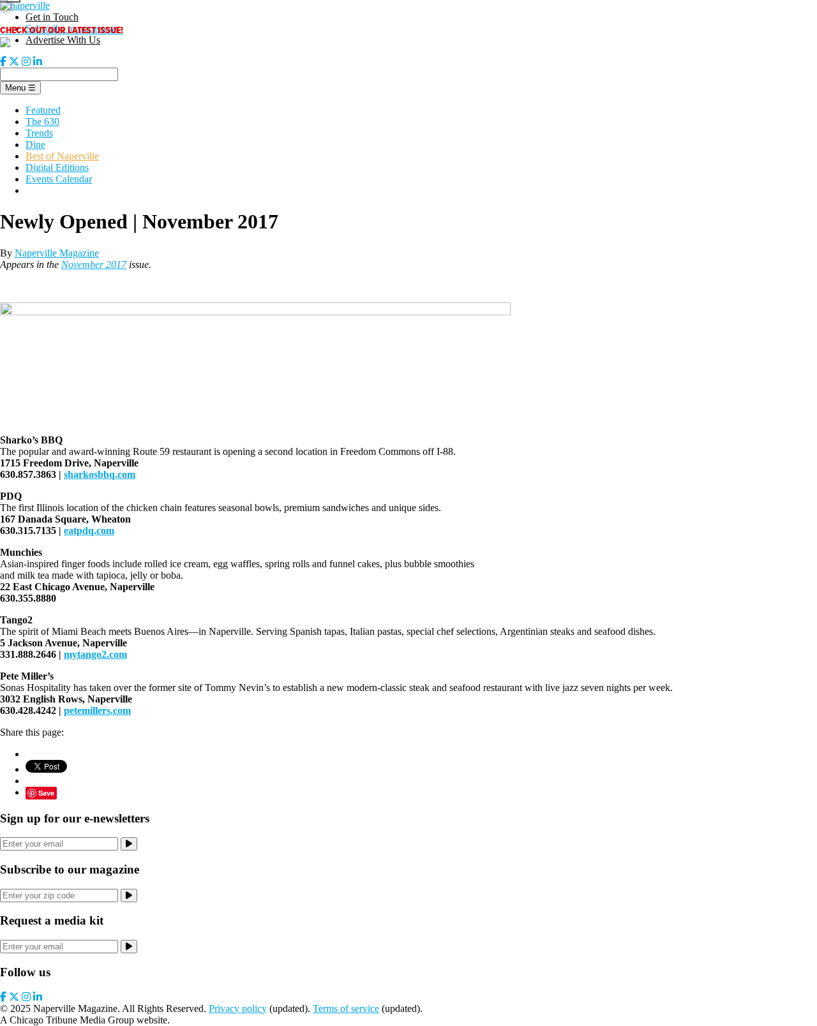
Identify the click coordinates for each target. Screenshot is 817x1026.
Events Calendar (59, 179)
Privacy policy (238, 1008)
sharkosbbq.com (99, 474)
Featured (43, 110)
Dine (35, 144)
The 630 (42, 121)
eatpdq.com (89, 530)
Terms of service (346, 1008)
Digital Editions (57, 167)
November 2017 (93, 264)
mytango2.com (95, 654)
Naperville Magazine (57, 253)
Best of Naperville (62, 156)
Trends (39, 133)
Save (46, 793)
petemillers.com (97, 710)
